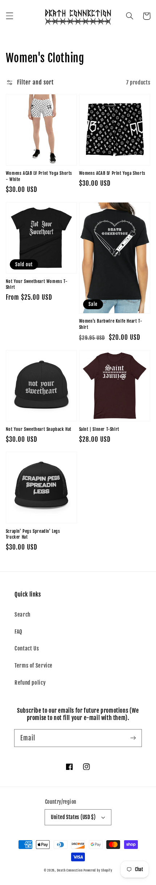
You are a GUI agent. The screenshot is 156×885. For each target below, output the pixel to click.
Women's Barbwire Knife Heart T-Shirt (111, 324)
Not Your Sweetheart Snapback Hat (38, 429)
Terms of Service (34, 665)
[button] (9, 16)
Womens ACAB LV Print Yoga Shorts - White (39, 176)
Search (22, 614)
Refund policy (30, 682)
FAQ (18, 631)
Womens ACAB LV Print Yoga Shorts (112, 173)
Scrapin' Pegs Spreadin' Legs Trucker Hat (33, 534)
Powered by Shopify (97, 870)
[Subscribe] (133, 737)
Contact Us (27, 648)
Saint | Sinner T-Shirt (99, 429)
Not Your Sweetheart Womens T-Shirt (36, 284)
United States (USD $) (73, 817)
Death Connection (70, 870)
